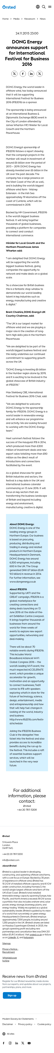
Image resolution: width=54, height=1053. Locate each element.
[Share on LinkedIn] (31, 74)
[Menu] (50, 7)
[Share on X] (14, 74)
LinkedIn (12, 937)
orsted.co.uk (36, 934)
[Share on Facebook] (23, 74)
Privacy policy (25, 1024)
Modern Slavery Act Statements (18, 1019)
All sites (10, 1033)
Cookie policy (44, 1024)
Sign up (12, 995)
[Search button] (44, 7)
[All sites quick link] (38, 7)
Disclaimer (7, 1024)
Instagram (29, 937)
